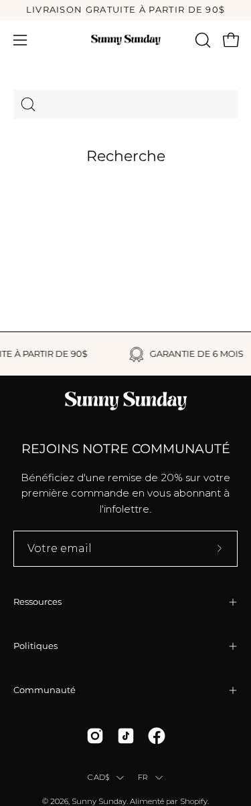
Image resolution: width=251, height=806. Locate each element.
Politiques (35, 646)
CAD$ (99, 777)
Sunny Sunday (99, 801)
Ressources (37, 602)
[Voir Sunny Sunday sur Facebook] (157, 736)
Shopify (193, 801)
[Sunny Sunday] (125, 40)
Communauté (44, 690)
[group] (125, 10)
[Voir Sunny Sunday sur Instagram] (95, 736)
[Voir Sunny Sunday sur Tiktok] (126, 736)
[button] (201, 40)
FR (143, 777)
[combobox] (125, 104)
